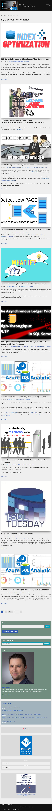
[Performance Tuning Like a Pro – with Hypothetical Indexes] (26, 264)
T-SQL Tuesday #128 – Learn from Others (17, 534)
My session (33, 412)
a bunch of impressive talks (11, 412)
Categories (26, 765)
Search (47, 626)
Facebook (3, 809)
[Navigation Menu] (47, 6)
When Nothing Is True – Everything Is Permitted (12, 710)
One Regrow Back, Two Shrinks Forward (11, 707)
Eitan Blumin (6, 687)
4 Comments (48, 346)
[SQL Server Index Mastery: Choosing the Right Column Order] (26, 40)
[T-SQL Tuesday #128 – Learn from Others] (26, 506)
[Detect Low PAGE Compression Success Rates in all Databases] (26, 210)
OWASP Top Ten (34, 171)
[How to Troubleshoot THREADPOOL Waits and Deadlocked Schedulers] (26, 440)
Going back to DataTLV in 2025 (9, 721)
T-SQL (46, 167)
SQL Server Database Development (14, 167)
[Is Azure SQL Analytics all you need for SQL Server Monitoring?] (26, 570)
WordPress (30, 806)
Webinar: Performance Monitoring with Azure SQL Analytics (24, 397)
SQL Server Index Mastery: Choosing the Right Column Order (25, 59)
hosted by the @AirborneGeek (20, 538)
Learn (5, 15)
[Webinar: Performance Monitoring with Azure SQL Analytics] (26, 377)
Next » (10, 611)
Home (2, 15)
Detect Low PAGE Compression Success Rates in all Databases (25, 229)
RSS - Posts (26, 728)
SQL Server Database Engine (13, 61)
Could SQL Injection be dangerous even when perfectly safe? (24, 165)
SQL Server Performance (24, 61)
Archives (26, 760)
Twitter (14, 809)
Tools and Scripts (21, 232)
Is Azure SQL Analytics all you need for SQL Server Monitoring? (25, 590)
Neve (20, 806)
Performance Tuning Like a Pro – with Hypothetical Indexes (24, 284)
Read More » (4, 79)
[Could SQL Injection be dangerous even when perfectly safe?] (26, 148)
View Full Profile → (6, 694)
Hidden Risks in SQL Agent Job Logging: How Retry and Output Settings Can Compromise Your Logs (24, 717)
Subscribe (46, 643)
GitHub (19, 809)
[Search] (49, 5)
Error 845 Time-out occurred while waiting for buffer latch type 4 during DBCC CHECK (21, 714)
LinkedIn (9, 809)
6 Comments (31, 464)
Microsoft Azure (10, 399)
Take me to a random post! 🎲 (10, 631)
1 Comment (28, 232)
